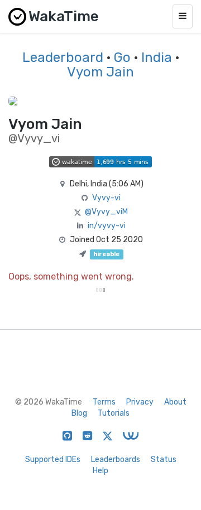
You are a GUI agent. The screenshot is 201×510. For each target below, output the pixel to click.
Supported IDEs (52, 459)
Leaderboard (62, 57)
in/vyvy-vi (107, 225)
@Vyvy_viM (106, 211)
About (175, 402)
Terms (104, 402)
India (156, 57)
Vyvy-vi (106, 198)
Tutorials (114, 413)
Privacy (140, 402)
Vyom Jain (100, 72)
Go (122, 57)
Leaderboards (115, 459)
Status (163, 459)
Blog (79, 413)
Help (100, 470)
